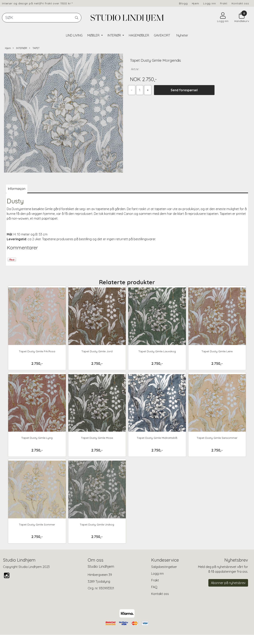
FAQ (154, 587)
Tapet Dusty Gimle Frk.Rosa (37, 351)
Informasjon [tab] (16, 189)
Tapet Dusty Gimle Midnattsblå (157, 438)
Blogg (183, 3)
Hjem (195, 3)
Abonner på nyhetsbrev (228, 583)
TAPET (35, 48)
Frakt (223, 3)
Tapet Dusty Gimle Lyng (37, 438)
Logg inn (209, 3)
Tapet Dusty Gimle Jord (97, 351)
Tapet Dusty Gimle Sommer (37, 524)
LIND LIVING (74, 35)
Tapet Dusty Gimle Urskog (97, 524)
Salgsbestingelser (164, 567)
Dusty (15, 201)
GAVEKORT (162, 35)
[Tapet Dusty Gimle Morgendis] (63, 114)
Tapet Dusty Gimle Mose (97, 438)
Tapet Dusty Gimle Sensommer (217, 438)
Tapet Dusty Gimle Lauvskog (157, 351)
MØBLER (93, 35)
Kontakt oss (240, 3)
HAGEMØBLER (139, 35)
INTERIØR (115, 35)
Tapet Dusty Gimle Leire (217, 351)
